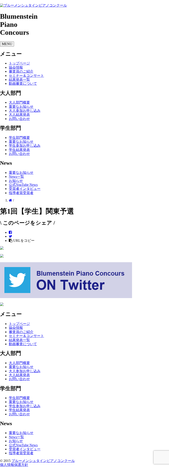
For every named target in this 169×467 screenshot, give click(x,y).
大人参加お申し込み (24, 110)
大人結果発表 (19, 114)
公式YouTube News (23, 185)
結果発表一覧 (19, 79)
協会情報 (16, 67)
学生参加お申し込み (24, 145)
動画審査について (23, 83)
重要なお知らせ (21, 106)
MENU (7, 44)
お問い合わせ (19, 119)
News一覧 (16, 176)
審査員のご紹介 (21, 71)
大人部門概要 (19, 102)
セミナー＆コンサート (26, 75)
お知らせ (16, 181)
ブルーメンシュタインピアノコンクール (43, 461)
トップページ (19, 63)
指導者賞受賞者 (21, 193)
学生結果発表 (19, 150)
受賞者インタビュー (24, 188)
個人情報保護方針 (14, 465)
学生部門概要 (19, 137)
